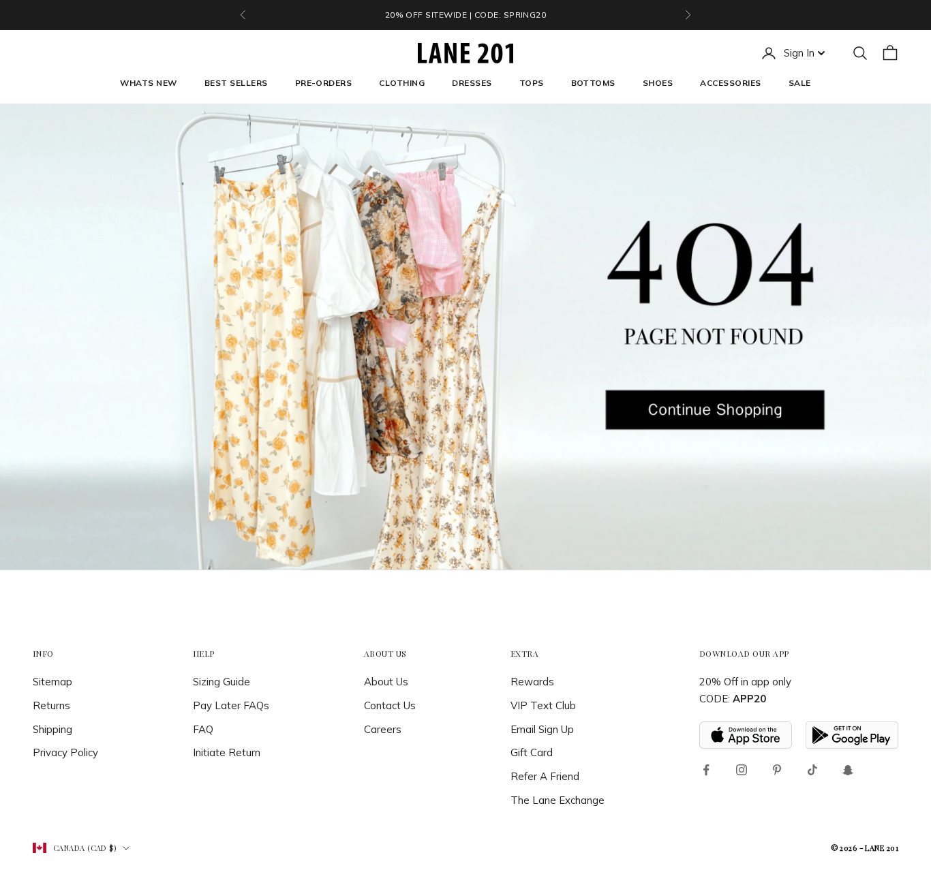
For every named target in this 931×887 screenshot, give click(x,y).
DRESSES (471, 83)
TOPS (531, 83)
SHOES (658, 83)
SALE (800, 83)
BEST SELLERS (236, 83)
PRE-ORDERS (323, 83)
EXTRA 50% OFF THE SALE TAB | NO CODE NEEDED (465, 15)
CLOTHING (402, 83)
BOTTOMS (593, 83)
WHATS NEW (148, 83)
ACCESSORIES (730, 83)
